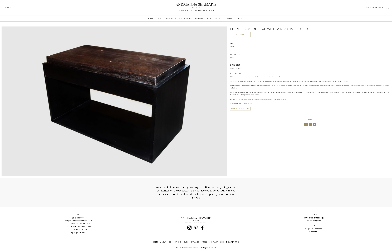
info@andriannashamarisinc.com (78, 220)
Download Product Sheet (240, 108)
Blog (209, 18)
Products (171, 18)
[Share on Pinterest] (310, 124)
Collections (185, 18)
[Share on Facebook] (306, 124)
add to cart (240, 34)
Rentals (199, 18)
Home (150, 18)
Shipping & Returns (229, 242)
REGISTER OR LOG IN (375, 7)
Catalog (219, 18)
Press (229, 18)
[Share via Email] (314, 124)
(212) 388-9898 (78, 218)
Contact (240, 18)
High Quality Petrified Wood (262, 99)
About (159, 18)
